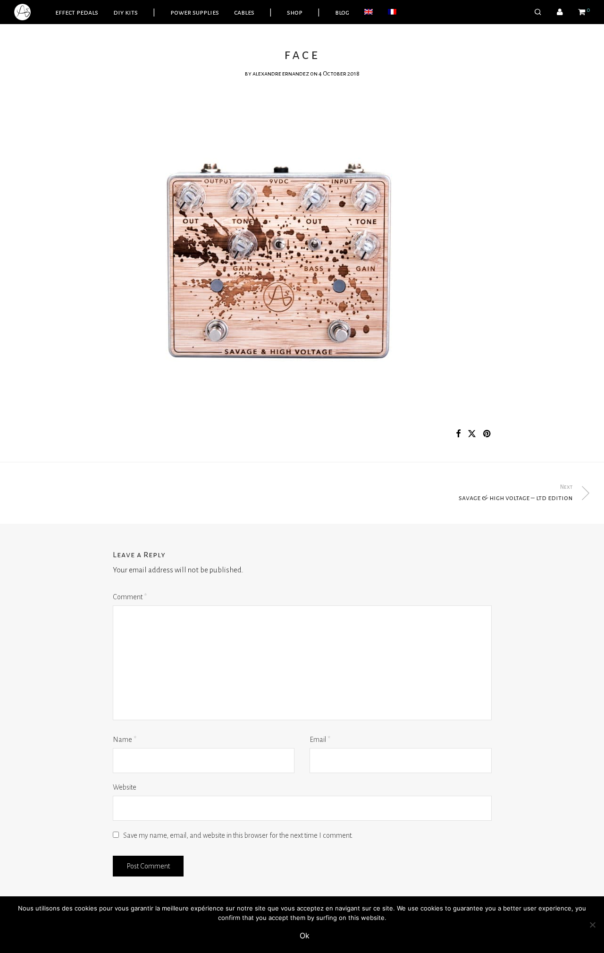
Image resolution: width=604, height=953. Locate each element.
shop (294, 12)
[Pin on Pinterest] (487, 434)
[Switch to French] (392, 12)
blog (342, 12)
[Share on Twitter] (472, 434)
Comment (130, 597)
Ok (305, 935)
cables (244, 12)
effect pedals (76, 12)
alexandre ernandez (280, 73)
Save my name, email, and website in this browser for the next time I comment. (238, 835)
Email (320, 739)
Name (124, 739)
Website (124, 787)
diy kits (125, 12)
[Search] (538, 12)
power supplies (194, 12)
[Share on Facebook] (458, 434)
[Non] (592, 924)
